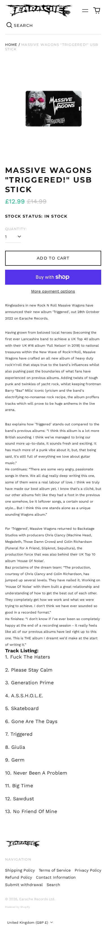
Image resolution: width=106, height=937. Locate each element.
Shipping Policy (20, 870)
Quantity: (16, 229)
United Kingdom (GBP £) (28, 923)
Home (11, 44)
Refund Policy (18, 877)
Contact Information (56, 877)
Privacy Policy (88, 870)
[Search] (9, 25)
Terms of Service (55, 870)
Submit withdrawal (24, 884)
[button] (96, 10)
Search (53, 884)
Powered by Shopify (17, 907)
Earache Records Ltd (36, 899)
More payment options (53, 291)
